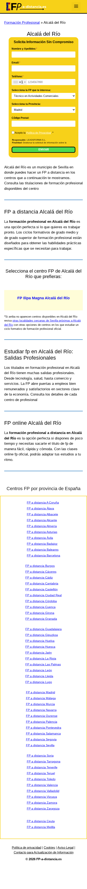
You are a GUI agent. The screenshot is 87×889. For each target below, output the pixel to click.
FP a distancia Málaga (41, 698)
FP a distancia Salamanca (43, 733)
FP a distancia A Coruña (43, 502)
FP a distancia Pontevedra (43, 727)
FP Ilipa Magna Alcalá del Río (43, 298)
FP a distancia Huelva (39, 640)
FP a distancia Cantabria (41, 583)
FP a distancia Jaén (38, 652)
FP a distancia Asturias (42, 532)
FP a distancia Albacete (42, 514)
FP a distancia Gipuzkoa (41, 635)
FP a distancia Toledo (41, 779)
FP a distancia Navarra (41, 710)
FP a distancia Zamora (42, 802)
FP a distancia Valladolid (43, 791)
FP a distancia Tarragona (43, 761)
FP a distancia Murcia (40, 704)
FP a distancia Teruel (41, 773)
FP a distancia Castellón (41, 589)
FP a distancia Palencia (41, 721)
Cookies (49, 847)
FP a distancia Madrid (40, 692)
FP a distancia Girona (39, 613)
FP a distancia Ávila (40, 537)
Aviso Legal (65, 847)
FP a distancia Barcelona (43, 555)
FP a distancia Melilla (41, 827)
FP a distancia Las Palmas (43, 664)
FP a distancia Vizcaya (42, 796)
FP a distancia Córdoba (41, 601)
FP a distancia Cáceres (40, 571)
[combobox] (19, 82)
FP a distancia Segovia (41, 739)
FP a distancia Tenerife (42, 767)
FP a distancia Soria (40, 755)
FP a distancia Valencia (42, 785)
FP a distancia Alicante (42, 520)
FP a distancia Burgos (40, 565)
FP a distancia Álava (40, 508)
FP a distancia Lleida (39, 676)
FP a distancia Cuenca (40, 607)
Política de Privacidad (38, 132)
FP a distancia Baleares (42, 549)
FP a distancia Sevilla (40, 745)
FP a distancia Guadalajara (43, 629)
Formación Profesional (22, 23)
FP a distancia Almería (42, 526)
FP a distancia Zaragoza (43, 808)
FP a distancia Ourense (41, 716)
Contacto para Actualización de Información (43, 852)
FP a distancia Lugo (38, 682)
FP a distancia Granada (41, 618)
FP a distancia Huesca (40, 646)
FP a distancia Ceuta (41, 821)
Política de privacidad (26, 847)
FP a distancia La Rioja (40, 658)
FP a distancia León (38, 670)
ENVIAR (43, 149)
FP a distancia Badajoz (42, 543)
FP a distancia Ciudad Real (43, 595)
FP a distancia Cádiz (39, 577)
